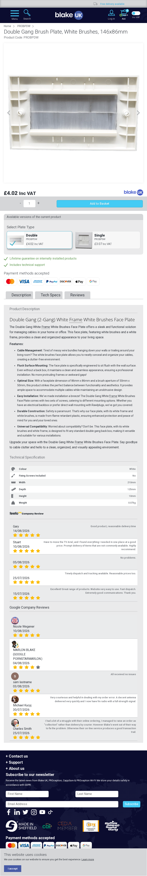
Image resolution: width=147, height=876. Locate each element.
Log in (111, 18)
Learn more (88, 859)
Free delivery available (79, 3)
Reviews (77, 295)
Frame (75, 319)
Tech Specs (50, 295)
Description (21, 295)
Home (7, 26)
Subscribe (131, 804)
